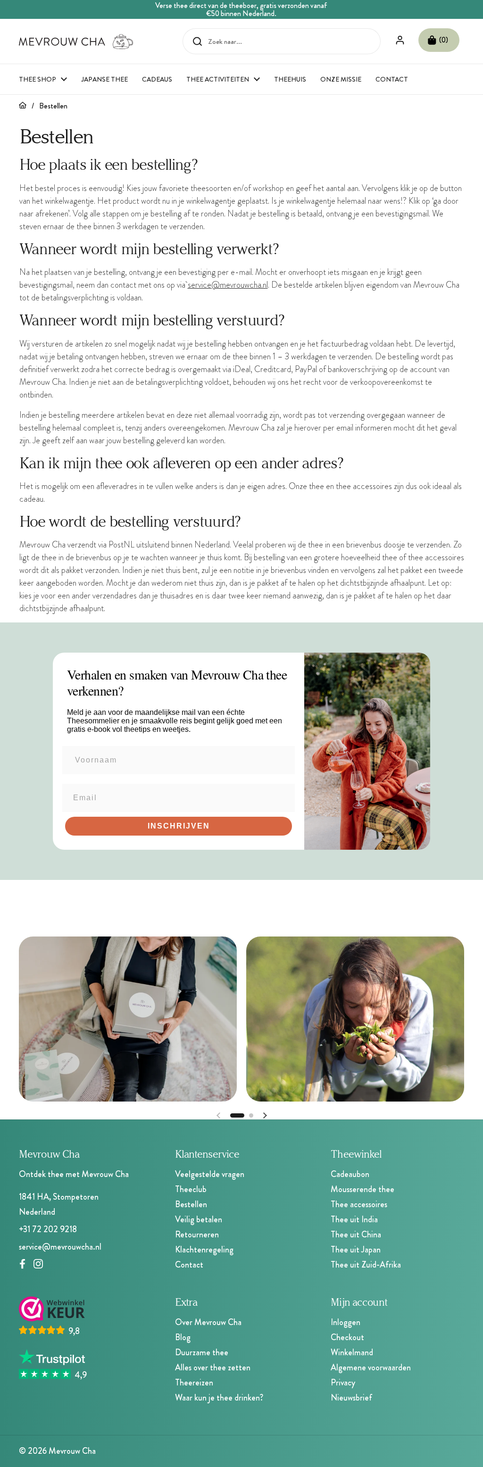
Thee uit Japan (356, 1249)
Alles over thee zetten (212, 1367)
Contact (189, 1265)
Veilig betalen (198, 1219)
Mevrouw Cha (72, 1451)
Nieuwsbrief (351, 1398)
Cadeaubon (350, 1174)
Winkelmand (352, 1352)
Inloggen (345, 1322)
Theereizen (194, 1382)
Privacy (343, 1382)
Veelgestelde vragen (209, 1174)
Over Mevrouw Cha (208, 1322)
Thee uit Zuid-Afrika (366, 1265)
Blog (183, 1337)
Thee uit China (356, 1234)
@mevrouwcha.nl (239, 285)
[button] (438, 40)
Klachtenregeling (204, 1249)
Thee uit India (354, 1219)
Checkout (347, 1337)
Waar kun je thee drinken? (219, 1398)
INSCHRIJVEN (179, 826)
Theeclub (191, 1189)
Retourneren (197, 1234)
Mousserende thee (362, 1189)
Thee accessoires (359, 1204)
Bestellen (191, 1204)
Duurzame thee (201, 1352)
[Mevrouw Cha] (76, 41)
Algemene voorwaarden (371, 1367)
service (199, 285)
